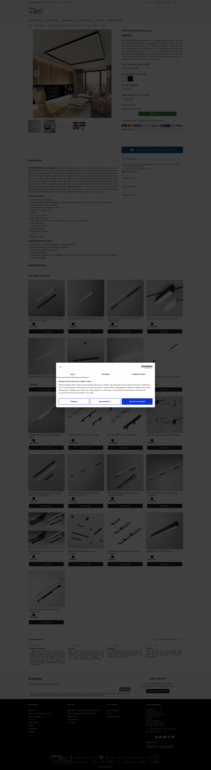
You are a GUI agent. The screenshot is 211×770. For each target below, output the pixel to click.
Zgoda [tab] (72, 374)
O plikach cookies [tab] (138, 374)
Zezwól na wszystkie (137, 401)
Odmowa (73, 401)
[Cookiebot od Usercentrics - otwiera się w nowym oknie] (143, 367)
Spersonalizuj (104, 401)
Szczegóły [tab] (106, 374)
